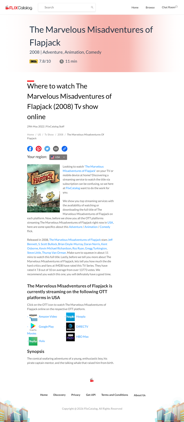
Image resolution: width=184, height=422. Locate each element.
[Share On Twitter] (47, 149)
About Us (140, 395)
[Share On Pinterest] (39, 149)
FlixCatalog (73, 188)
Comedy (105, 226)
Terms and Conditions (114, 394)
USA (110, 222)
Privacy (75, 394)
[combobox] (58, 157)
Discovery (59, 394)
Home (135, 7)
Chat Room (168, 7)
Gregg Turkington (96, 248)
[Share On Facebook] (30, 149)
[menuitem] (135, 7)
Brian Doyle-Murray (70, 244)
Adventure (75, 226)
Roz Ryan (78, 248)
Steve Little (34, 252)
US (39, 134)
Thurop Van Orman (54, 252)
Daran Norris (92, 244)
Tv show (49, 134)
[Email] (56, 149)
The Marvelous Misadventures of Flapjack (75, 239)
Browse (150, 7)
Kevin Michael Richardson (55, 248)
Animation (91, 226)
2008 (60, 134)
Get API (91, 394)
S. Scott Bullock (47, 244)
